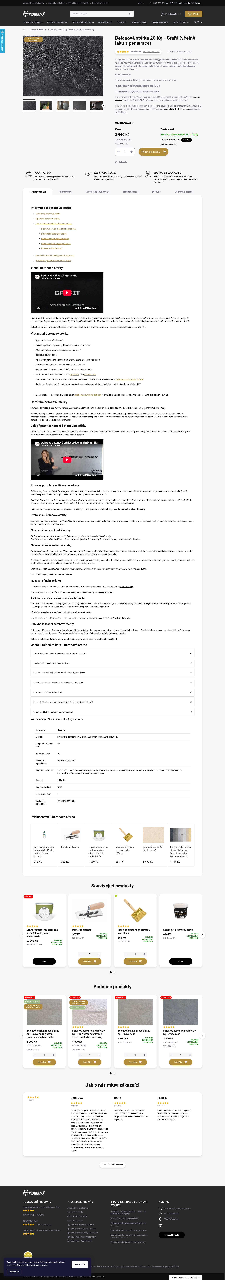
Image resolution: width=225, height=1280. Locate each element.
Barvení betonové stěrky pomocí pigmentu (55, 255)
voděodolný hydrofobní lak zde (129, 379)
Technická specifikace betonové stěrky (53, 260)
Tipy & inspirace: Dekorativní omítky (81, 1237)
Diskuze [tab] (156, 191)
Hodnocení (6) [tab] (130, 191)
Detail (44, 961)
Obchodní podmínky (56, 3)
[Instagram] (161, 1225)
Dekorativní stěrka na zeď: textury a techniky (129, 1230)
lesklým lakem (105, 592)
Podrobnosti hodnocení (151, 52)
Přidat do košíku (150, 151)
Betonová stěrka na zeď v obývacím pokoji (128, 1242)
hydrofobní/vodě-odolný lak (159, 603)
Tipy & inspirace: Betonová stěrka (80, 1224)
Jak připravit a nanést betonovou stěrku (54, 223)
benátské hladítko (60, 434)
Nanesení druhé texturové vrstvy (56, 243)
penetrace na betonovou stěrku (54, 503)
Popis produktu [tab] (38, 191)
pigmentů (74, 374)
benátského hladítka (89, 539)
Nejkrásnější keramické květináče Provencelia (131, 1267)
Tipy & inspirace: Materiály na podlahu (82, 1233)
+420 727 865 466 (171, 1214)
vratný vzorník (63, 321)
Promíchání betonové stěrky (54, 234)
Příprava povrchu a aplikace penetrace (58, 229)
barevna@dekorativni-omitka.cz (177, 1209)
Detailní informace (123, 123)
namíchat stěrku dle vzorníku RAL (130, 327)
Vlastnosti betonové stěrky (48, 214)
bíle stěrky (45, 420)
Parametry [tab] (65, 191)
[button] (111, 972)
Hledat (130, 14)
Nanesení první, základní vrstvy (55, 238)
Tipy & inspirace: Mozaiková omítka (81, 1229)
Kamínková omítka (104, 1267)
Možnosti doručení (169, 144)
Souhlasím (80, 1264)
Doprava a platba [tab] (184, 191)
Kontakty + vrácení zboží (78, 3)
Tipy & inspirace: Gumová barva (79, 1241)
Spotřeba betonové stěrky (48, 218)
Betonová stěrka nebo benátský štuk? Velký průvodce (128, 1224)
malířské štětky (105, 509)
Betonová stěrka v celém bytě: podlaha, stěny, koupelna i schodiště (129, 1236)
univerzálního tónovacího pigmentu (85, 327)
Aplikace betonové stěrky (79, 612)
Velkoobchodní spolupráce (33, 3)
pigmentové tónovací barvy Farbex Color (119, 630)
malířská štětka (77, 434)
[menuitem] (33, 22)
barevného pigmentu (61, 420)
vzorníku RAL (90, 374)
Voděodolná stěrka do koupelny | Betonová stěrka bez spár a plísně (128, 1212)
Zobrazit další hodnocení (112, 1165)
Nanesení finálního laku (51, 248)
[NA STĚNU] (44, 911)
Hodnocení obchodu (100, 3)
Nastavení (14, 1271)
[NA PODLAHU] (135, 1012)
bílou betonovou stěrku (115, 633)
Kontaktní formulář (171, 1235)
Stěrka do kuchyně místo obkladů (124, 1218)
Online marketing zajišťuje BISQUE (166, 1267)
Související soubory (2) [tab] (97, 191)
